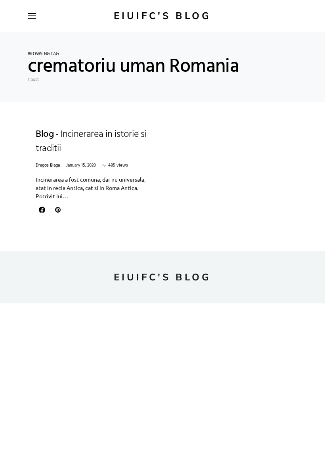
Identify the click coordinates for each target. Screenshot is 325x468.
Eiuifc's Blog (162, 16)
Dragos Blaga (48, 165)
